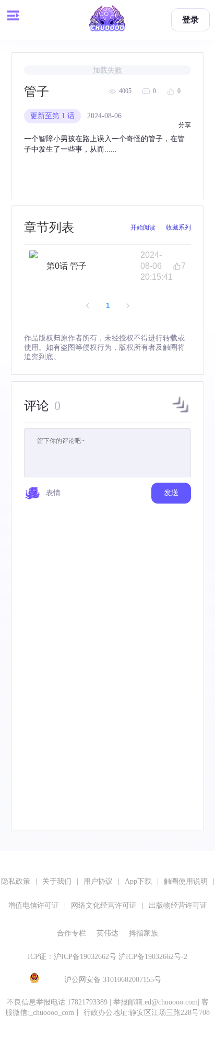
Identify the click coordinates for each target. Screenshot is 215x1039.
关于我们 (56, 881)
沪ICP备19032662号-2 (152, 957)
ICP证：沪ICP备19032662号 (72, 957)
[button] (180, 412)
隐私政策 (15, 881)
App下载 (138, 881)
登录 (190, 19)
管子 (36, 91)
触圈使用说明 (186, 881)
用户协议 (98, 881)
